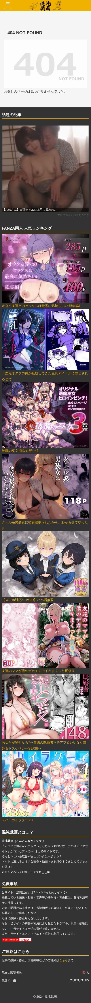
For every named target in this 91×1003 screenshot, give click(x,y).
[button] (82, 697)
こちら (63, 960)
